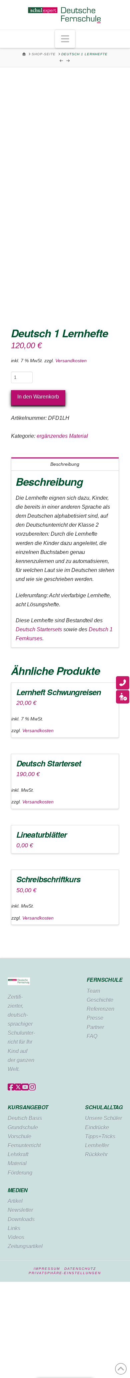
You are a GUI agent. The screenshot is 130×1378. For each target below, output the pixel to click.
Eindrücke (97, 1127)
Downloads (21, 1219)
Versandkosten (71, 360)
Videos (16, 1237)
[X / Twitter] (18, 1087)
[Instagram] (32, 1087)
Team (93, 991)
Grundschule (23, 1127)
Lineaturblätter (41, 834)
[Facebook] (11, 1087)
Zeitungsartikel (25, 1246)
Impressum (47, 1268)
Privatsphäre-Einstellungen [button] (65, 1273)
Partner (95, 1027)
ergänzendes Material (62, 436)
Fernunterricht (24, 1145)
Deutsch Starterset (48, 763)
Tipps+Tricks (100, 1136)
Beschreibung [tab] (64, 464)
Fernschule (104, 979)
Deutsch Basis (25, 1118)
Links (14, 1228)
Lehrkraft (18, 1154)
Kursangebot (28, 1107)
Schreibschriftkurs (48, 879)
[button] (65, 39)
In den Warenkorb (38, 397)
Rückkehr (96, 1154)
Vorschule (19, 1136)
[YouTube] (25, 1087)
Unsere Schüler (103, 1118)
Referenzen (100, 1009)
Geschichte (100, 1000)
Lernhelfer (97, 1145)
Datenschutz (80, 1268)
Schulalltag (103, 1107)
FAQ (92, 1036)
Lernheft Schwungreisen (58, 691)
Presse (95, 1018)
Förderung (20, 1173)
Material (17, 1163)
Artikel (15, 1201)
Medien (18, 1190)
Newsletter (20, 1210)
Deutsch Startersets (39, 629)
